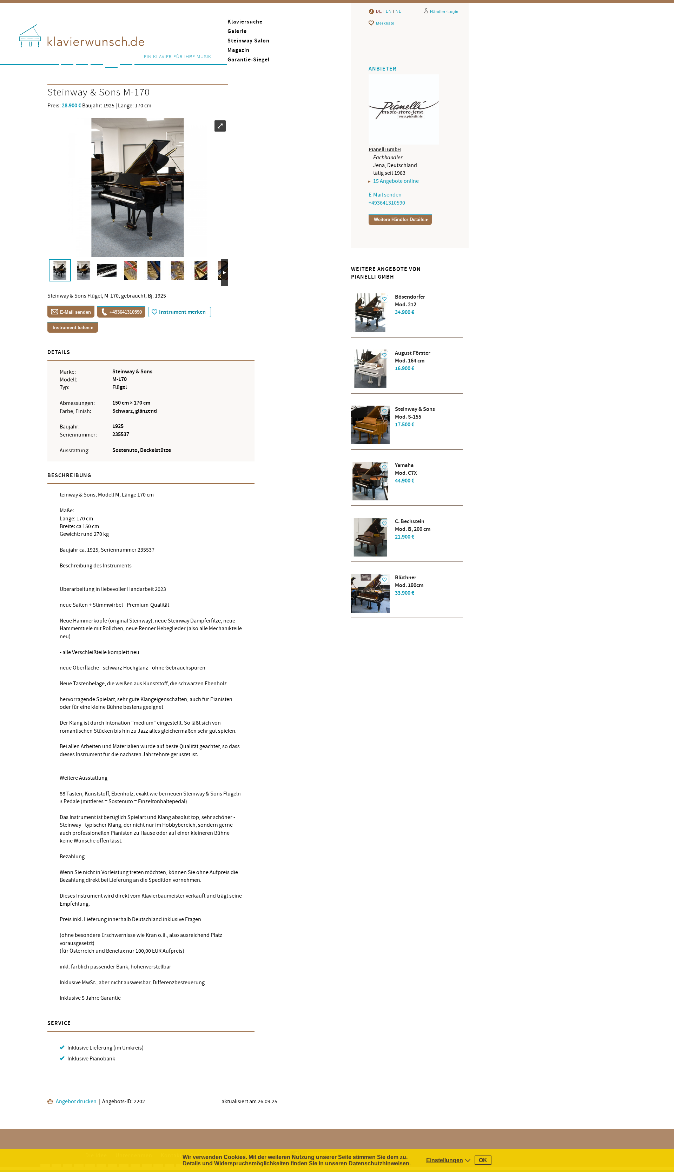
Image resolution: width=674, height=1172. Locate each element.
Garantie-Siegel (248, 60)
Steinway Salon (248, 41)
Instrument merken (182, 312)
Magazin (238, 50)
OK (483, 1160)
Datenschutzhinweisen (379, 1163)
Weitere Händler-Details (399, 219)
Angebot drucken (76, 1101)
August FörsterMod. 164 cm (412, 360)
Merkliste (385, 23)
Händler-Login (444, 11)
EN (389, 11)
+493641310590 (126, 312)
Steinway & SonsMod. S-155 (415, 417)
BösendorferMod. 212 (410, 304)
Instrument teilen (71, 327)
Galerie (237, 31)
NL (398, 11)
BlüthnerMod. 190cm (409, 585)
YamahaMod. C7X (406, 473)
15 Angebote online (396, 181)
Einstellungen (444, 1160)
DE (379, 11)
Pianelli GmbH (385, 149)
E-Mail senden (75, 312)
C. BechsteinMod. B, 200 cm (412, 529)
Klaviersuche (245, 22)
